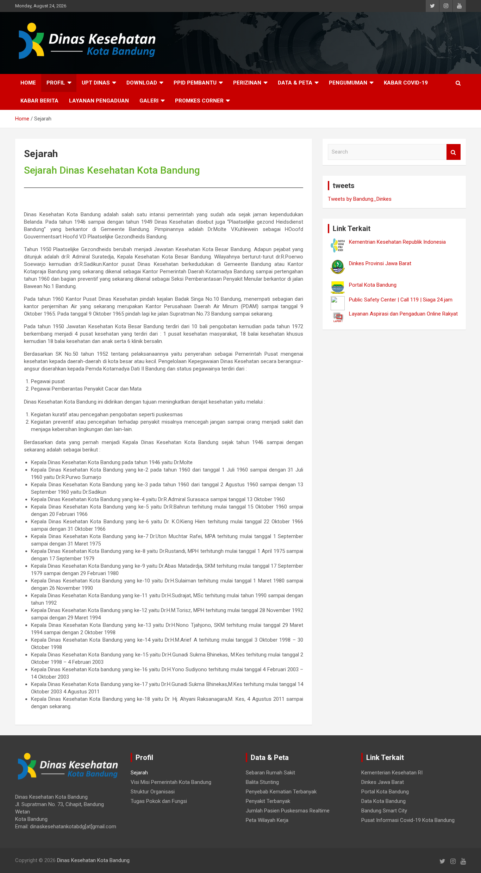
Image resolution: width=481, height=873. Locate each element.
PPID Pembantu (195, 83)
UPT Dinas (96, 83)
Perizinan (247, 83)
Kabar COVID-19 (406, 83)
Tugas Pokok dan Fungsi (159, 801)
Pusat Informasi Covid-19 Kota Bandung (408, 820)
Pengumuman (348, 83)
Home (28, 83)
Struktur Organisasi (153, 791)
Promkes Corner (199, 101)
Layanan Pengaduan (99, 101)
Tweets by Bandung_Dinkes (360, 199)
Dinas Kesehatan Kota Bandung (93, 860)
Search (453, 152)
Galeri (148, 101)
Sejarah (139, 772)
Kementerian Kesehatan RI (392, 772)
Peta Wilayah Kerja (267, 820)
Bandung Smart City (384, 810)
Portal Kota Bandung (385, 791)
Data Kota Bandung (383, 801)
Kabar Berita (39, 101)
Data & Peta (295, 83)
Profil (55, 83)
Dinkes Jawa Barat (382, 782)
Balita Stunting (262, 782)
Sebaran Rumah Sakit (270, 772)
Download (141, 83)
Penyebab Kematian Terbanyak (281, 791)
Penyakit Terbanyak (268, 801)
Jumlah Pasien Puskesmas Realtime (288, 810)
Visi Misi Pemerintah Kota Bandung (171, 782)
